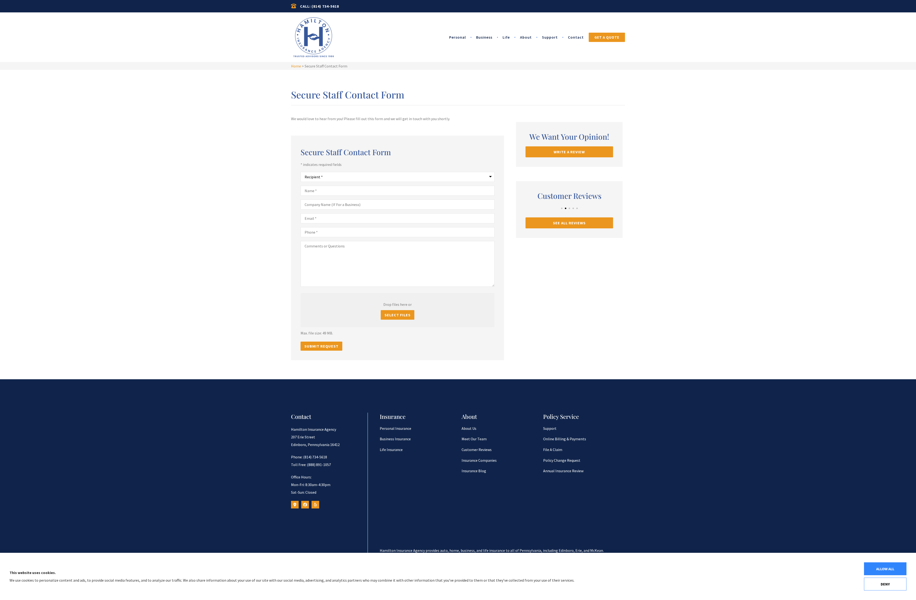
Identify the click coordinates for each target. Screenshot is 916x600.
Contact (576, 37)
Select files (398, 315)
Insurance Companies (479, 460)
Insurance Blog (474, 470)
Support (550, 37)
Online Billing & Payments (564, 438)
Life (506, 37)
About (526, 37)
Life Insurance (391, 449)
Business (484, 37)
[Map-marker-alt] (295, 504)
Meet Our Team (474, 438)
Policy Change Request (561, 460)
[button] (561, 208)
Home (296, 66)
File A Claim (552, 449)
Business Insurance (395, 438)
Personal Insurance (395, 428)
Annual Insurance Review (563, 470)
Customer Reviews (477, 449)
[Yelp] (315, 504)
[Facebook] (305, 504)
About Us (469, 428)
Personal (457, 37)
